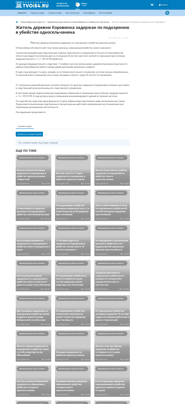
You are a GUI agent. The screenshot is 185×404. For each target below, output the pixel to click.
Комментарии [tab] (25, 126)
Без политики (72, 12)
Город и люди (37, 12)
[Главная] (17, 21)
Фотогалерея (105, 12)
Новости (22, 12)
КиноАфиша (89, 12)
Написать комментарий (29, 134)
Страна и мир (55, 12)
